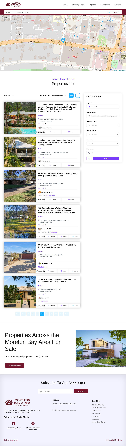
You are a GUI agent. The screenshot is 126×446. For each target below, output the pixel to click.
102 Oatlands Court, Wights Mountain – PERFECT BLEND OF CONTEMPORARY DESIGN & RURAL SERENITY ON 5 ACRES (56, 210)
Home (65, 5)
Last (66, 314)
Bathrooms (90, 149)
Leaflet (115, 70)
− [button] (2, 68)
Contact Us (95, 419)
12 (51, 314)
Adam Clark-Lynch (47, 263)
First (17, 314)
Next (61, 314)
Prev (23, 314)
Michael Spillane (46, 127)
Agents (93, 5)
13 (56, 314)
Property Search (79, 5)
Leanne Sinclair (46, 229)
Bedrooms (90, 140)
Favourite (41, 132)
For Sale (40, 115)
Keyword (89, 103)
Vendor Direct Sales (98, 422)
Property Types (91, 130)
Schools (117, 5)
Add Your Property (98, 405)
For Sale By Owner (47, 192)
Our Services (96, 416)
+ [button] (2, 65)
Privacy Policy (96, 413)
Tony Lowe (44, 298)
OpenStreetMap (122, 70)
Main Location (91, 112)
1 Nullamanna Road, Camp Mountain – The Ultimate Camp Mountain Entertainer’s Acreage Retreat (57, 142)
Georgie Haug (45, 161)
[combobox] (10, 12)
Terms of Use (96, 410)
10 (42, 314)
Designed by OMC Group (114, 440)
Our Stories (105, 5)
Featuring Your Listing (99, 407)
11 (46, 314)
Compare (54, 132)
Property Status (91, 121)
